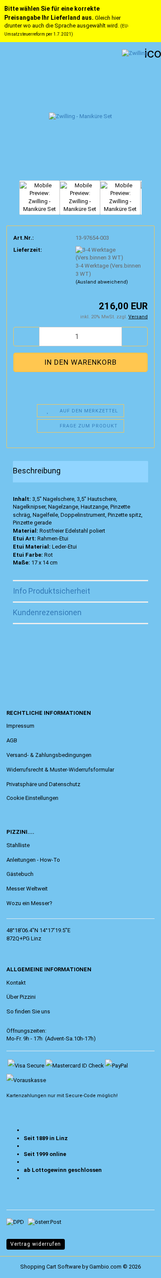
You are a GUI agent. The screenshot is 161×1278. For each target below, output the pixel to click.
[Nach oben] (23, 1265)
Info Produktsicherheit (51, 590)
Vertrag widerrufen (35, 1244)
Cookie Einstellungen (32, 798)
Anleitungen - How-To (33, 860)
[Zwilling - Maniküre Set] (80, 113)
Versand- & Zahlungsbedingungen (48, 755)
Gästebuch (19, 874)
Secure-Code (80, 1095)
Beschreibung (37, 470)
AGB (11, 740)
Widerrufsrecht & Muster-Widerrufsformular (60, 769)
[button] (26, 336)
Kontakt (16, 982)
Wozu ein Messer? (29, 903)
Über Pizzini (21, 997)
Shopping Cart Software (50, 1266)
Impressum (20, 726)
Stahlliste (18, 845)
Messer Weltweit (27, 888)
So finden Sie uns (28, 1011)
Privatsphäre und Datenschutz (43, 784)
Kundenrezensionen (47, 612)
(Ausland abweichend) (102, 282)
